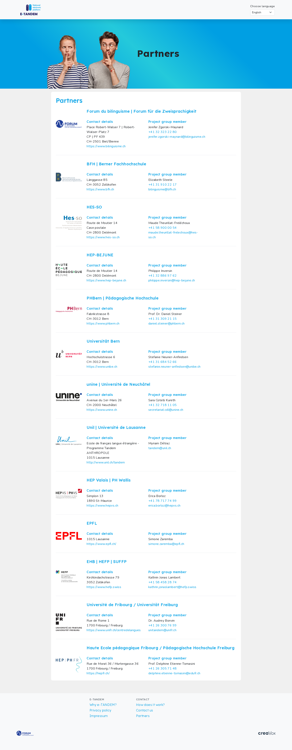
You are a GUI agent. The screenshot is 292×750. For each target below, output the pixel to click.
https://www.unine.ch (102, 410)
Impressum (99, 716)
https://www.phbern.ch (103, 323)
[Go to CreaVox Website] (267, 733)
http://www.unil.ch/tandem (106, 462)
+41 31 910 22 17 (162, 184)
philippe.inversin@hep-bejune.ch (171, 280)
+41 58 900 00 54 (162, 228)
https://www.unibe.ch (102, 366)
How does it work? (150, 705)
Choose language (262, 6)
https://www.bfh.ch (100, 189)
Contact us (144, 710)
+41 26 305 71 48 (162, 668)
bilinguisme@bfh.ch (162, 189)
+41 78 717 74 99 (162, 501)
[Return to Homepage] (34, 9)
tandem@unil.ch (159, 448)
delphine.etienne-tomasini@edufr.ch (174, 673)
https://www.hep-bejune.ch (106, 280)
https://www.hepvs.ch (102, 505)
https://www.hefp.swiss (104, 587)
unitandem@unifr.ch (162, 630)
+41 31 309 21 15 (162, 319)
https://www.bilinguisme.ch (106, 146)
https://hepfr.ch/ (98, 673)
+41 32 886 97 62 (162, 275)
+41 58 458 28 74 (162, 582)
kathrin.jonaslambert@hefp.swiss (172, 587)
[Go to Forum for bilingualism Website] (25, 733)
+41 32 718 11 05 (162, 405)
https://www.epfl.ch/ (101, 544)
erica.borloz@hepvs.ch (164, 505)
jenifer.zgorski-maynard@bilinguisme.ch (176, 137)
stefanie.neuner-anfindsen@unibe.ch (174, 366)
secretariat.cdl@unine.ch (165, 410)
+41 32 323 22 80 (162, 132)
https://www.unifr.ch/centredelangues (114, 630)
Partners (143, 716)
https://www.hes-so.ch (103, 237)
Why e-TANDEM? (103, 705)
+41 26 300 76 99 (162, 625)
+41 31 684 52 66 (162, 362)
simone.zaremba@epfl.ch (166, 544)
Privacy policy (100, 710)
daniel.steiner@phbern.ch (166, 323)
